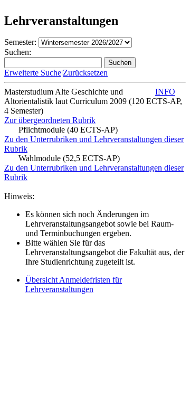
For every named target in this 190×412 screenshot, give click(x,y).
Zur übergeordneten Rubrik (50, 120)
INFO (165, 91)
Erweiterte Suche (32, 72)
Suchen (119, 63)
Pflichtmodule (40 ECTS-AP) (68, 129)
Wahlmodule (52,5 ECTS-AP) (69, 158)
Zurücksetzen (85, 72)
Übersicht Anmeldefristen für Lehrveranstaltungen (73, 284)
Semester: (20, 42)
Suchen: (17, 52)
